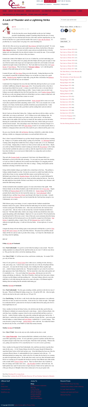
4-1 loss (10, 328)
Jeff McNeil (25, 132)
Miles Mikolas (7, 50)
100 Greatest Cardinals (51, 11)
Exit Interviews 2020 (65, 107)
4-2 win (9, 243)
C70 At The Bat (35, 389)
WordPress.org (5, 392)
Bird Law (33, 387)
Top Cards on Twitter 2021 (67, 57)
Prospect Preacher (60, 4)
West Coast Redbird (36, 398)
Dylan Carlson (21, 262)
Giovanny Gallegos (34, 67)
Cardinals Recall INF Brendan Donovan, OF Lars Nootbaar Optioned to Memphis (32, 376)
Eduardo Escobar (12, 77)
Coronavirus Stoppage (66, 116)
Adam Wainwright (11, 336)
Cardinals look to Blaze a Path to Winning (71, 386)
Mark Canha (25, 86)
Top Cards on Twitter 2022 (67, 55)
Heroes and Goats (33, 11)
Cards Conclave (18, 405)
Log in (2, 384)
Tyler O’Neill (21, 195)
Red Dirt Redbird (35, 396)
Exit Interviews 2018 (65, 113)
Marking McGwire (65, 93)
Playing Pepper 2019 (65, 91)
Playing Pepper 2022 (65, 82)
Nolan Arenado (36, 100)
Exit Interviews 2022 (65, 102)
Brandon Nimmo (24, 176)
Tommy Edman (40, 191)
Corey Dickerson (15, 197)
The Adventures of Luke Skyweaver (69, 77)
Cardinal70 (16, 28)
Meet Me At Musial (36, 391)
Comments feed (5, 389)
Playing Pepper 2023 (65, 80)
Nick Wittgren (12, 67)
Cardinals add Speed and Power (69, 392)
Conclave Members (69, 11)
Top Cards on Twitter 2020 (67, 60)
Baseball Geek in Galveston (38, 385)
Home (5, 11)
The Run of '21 (64, 74)
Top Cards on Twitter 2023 (67, 52)
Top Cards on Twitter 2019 (67, 63)
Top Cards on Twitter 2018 (67, 66)
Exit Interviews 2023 (65, 99)
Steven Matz (32, 273)
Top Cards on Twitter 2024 (67, 49)
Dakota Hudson (27, 321)
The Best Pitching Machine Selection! (70, 123)
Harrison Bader (15, 191)
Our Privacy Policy (29, 405)
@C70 (14, 27)
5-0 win (11, 286)
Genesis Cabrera (18, 361)
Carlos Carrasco (13, 230)
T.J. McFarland (45, 140)
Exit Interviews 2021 (65, 104)
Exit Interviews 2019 (65, 110)
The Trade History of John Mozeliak (70, 71)
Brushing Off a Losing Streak (16, 374)
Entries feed (4, 386)
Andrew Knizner (46, 92)
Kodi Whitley (28, 319)
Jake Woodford (31, 363)
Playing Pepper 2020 (65, 88)
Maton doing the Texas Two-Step (69, 384)
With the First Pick (65, 395)
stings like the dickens (44, 39)
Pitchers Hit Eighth (44, 4)
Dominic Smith (15, 157)
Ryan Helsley (43, 147)
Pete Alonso (19, 73)
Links (80, 11)
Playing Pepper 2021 (65, 85)
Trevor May (46, 189)
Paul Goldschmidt (41, 193)
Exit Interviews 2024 (65, 96)
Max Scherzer (32, 46)
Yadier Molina (28, 126)
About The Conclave (16, 11)
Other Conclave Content (38, 14)
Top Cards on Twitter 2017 (67, 69)
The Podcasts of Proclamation (15, 14)
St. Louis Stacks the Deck (67, 389)
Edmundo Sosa (36, 220)
